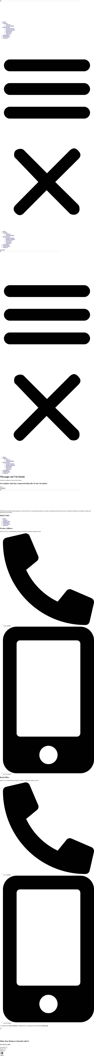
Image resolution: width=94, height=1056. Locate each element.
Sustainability (6, 35)
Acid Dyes (8, 34)
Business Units (6, 27)
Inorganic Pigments (10, 30)
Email (1, 1050)
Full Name (2, 1047)
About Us (8, 24)
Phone (1, 1049)
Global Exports (6, 36)
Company (5, 23)
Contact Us (5, 38)
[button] (47, 135)
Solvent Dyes (9, 31)
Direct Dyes (8, 32)
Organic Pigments (10, 28)
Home (4, 22)
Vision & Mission (10, 26)
